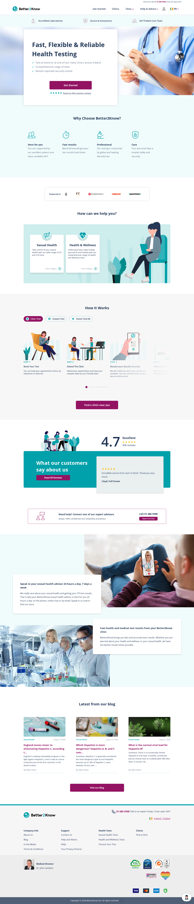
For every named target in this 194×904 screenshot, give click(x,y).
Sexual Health (29, 739)
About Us (28, 834)
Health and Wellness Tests (112, 839)
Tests (128, 9)
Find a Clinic (142, 834)
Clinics (115, 9)
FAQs (63, 844)
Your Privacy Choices (71, 849)
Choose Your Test (107, 844)
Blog (26, 839)
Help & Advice (148, 9)
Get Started (99, 9)
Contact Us (66, 834)
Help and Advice (69, 839)
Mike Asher (31, 770)
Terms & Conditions (33, 849)
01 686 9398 (161, 2)
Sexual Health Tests (108, 834)
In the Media (30, 844)
